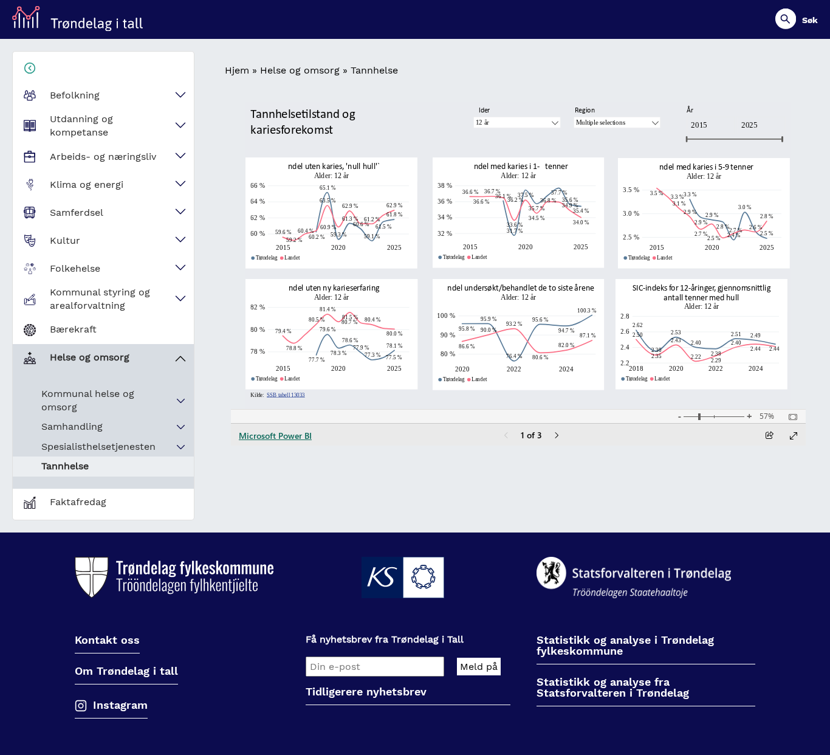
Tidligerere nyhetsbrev (366, 692)
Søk (810, 20)
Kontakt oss (107, 640)
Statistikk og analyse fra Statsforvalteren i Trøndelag (613, 688)
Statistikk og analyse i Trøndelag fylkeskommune (625, 646)
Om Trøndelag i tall (126, 671)
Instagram (120, 704)
